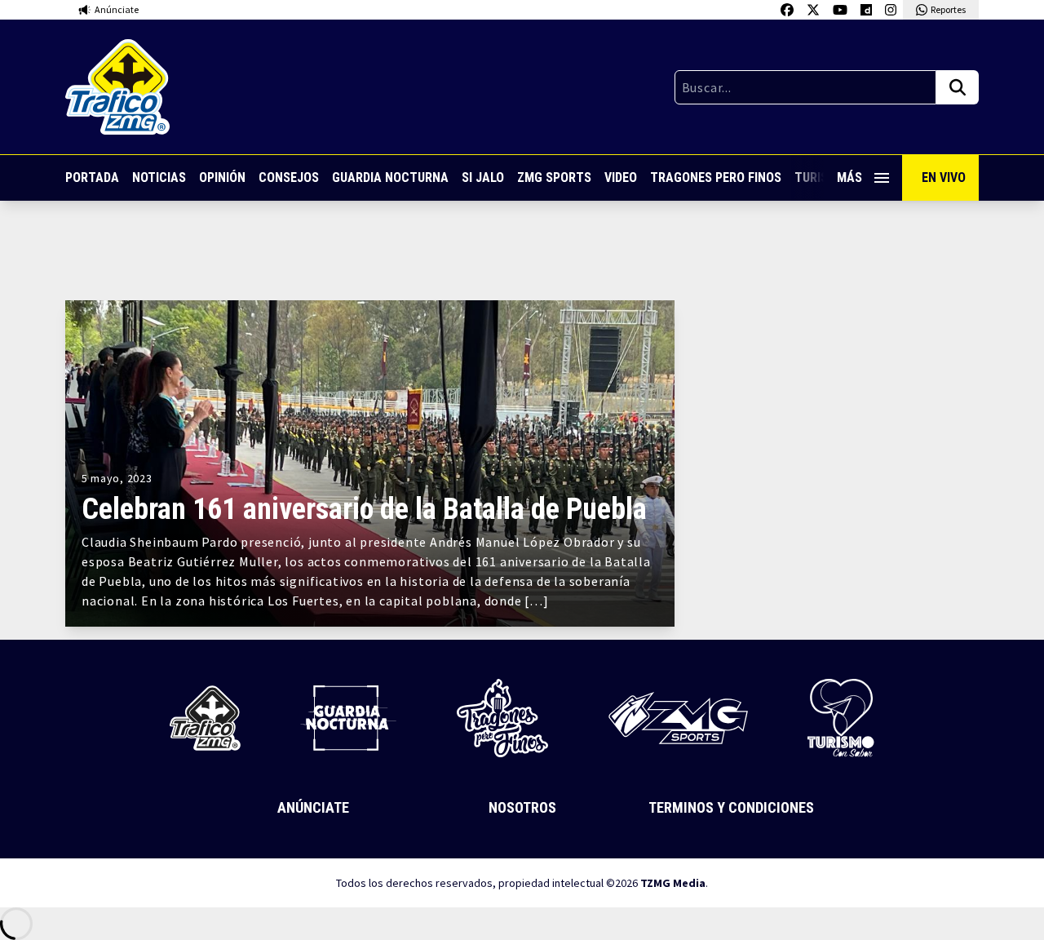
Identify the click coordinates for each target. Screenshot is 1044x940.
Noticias (159, 177)
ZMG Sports (554, 177)
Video (620, 177)
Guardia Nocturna (390, 177)
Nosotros (522, 807)
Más (849, 177)
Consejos (289, 177)
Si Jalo (483, 177)
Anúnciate (313, 807)
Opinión (222, 177)
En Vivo (944, 177)
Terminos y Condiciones (731, 807)
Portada (92, 177)
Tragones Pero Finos (715, 177)
